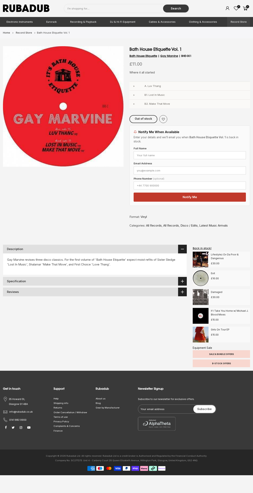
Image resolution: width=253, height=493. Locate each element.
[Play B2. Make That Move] (133, 104)
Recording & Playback (83, 21)
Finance (58, 430)
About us (100, 398)
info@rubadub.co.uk (21, 411)
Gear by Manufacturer (108, 407)
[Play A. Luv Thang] (133, 86)
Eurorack (51, 21)
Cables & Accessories (162, 21)
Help (56, 398)
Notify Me (190, 197)
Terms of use (61, 417)
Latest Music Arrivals (213, 225)
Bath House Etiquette (143, 56)
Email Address (143, 163)
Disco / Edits (189, 225)
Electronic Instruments (20, 21)
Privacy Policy (61, 421)
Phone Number (149, 178)
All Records (154, 225)
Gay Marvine (169, 56)
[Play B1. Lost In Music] (133, 95)
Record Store (239, 21)
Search (176, 8)
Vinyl (144, 217)
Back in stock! (202, 248)
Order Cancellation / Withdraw (70, 412)
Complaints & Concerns (67, 426)
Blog (98, 403)
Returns (58, 407)
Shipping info (61, 403)
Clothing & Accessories (203, 21)
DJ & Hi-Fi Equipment (122, 21)
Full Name (140, 148)
